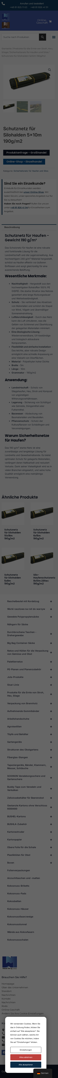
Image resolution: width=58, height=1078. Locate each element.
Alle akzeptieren (26, 1065)
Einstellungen (26, 1050)
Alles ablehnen (25, 1057)
